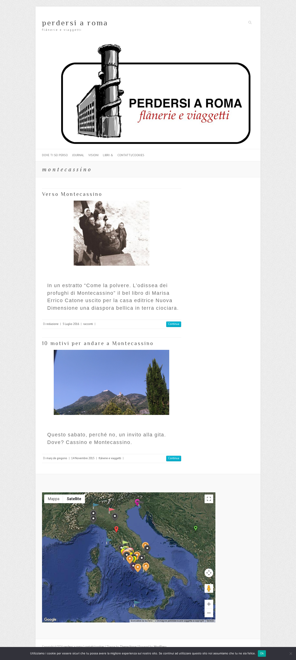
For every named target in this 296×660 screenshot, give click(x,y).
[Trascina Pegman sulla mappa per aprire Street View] (209, 588)
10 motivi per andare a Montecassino (98, 343)
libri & (108, 155)
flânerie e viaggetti (110, 458)
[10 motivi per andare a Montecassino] (111, 382)
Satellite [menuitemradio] (74, 498)
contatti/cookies (130, 155)
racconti (88, 324)
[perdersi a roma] (148, 45)
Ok (262, 653)
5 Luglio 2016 (71, 324)
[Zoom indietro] (209, 613)
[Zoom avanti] (209, 604)
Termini (210, 621)
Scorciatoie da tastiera (142, 621)
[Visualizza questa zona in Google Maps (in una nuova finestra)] (50, 619)
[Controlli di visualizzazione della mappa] (209, 572)
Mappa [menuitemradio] (53, 498)
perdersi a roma (75, 22)
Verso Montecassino (72, 194)
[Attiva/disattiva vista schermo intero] (209, 499)
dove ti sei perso (55, 155)
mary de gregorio (56, 458)
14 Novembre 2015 (82, 458)
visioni (93, 155)
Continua (173, 324)
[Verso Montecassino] (111, 233)
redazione (52, 324)
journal (78, 155)
